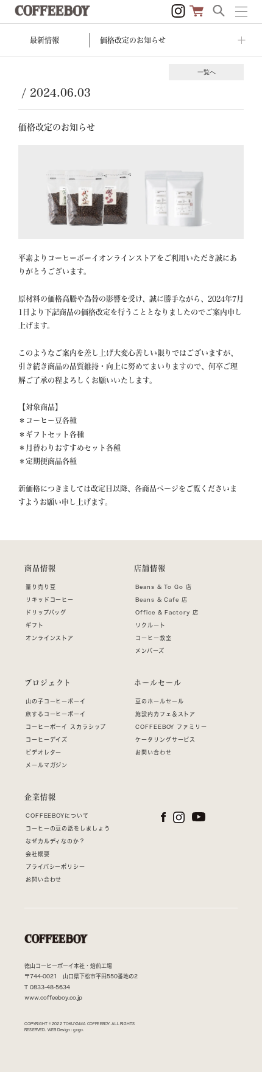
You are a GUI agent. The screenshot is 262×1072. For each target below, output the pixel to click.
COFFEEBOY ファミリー (171, 726)
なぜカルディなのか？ (55, 841)
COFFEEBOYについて (57, 815)
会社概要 (38, 854)
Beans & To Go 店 (163, 587)
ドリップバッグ (46, 612)
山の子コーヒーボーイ (56, 701)
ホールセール (157, 682)
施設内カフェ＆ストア (165, 714)
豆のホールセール (159, 701)
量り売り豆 (41, 587)
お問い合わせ (153, 752)
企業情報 (40, 797)
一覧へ (206, 72)
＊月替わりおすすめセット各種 (69, 447)
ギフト (35, 625)
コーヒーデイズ (47, 739)
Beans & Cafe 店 (161, 599)
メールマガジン (47, 765)
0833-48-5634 (50, 987)
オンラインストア (50, 638)
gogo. (78, 1030)
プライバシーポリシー (55, 866)
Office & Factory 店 (166, 612)
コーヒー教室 (153, 638)
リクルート (150, 625)
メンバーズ (150, 650)
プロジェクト (47, 682)
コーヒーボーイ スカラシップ (66, 726)
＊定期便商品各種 (47, 461)
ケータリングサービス (165, 739)
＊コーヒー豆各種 (47, 420)
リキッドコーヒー (50, 599)
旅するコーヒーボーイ (56, 714)
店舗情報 (150, 568)
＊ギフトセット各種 (51, 434)
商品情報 (40, 568)
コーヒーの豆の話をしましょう (68, 828)
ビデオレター (44, 752)
